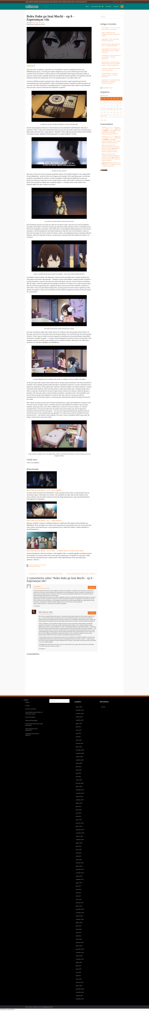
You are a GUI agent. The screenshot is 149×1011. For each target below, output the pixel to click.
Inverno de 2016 (42, 565)
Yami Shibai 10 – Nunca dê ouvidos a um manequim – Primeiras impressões (111, 57)
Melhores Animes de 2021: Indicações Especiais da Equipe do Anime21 (111, 34)
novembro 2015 (80, 952)
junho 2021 (78, 730)
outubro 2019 (79, 796)
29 (105, 116)
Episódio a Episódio (33, 565)
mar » (105, 120)
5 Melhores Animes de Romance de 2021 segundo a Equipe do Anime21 (111, 150)
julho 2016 (78, 926)
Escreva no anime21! (30, 709)
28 (102, 116)
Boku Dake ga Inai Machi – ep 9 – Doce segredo (44, 490)
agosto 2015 (79, 962)
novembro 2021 (80, 713)
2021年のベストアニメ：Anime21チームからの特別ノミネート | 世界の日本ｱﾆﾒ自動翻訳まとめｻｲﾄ (111, 129)
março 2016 (79, 939)
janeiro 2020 (79, 786)
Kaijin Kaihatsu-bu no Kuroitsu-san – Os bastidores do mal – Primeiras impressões (111, 50)
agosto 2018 (79, 843)
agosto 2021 (79, 723)
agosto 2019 (79, 803)
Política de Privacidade (31, 720)
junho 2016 (78, 929)
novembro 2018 (80, 833)
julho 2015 (78, 965)
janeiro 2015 (79, 985)
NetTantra (50, 1007)
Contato (27, 705)
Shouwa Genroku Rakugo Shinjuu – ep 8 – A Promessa (81, 573)
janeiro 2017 (79, 906)
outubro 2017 (79, 876)
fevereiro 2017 (79, 902)
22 (105, 112)
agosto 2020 (79, 763)
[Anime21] (31, 6)
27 (120, 112)
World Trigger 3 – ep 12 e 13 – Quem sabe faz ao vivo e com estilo (111, 28)
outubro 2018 (79, 836)
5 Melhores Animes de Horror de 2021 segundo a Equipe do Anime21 (111, 141)
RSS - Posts (109, 88)
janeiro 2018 (79, 866)
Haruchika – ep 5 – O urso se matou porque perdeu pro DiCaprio (45, 573)
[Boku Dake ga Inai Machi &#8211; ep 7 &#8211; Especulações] (42, 510)
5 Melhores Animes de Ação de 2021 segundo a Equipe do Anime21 (111, 158)
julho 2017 (78, 886)
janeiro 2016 (79, 946)
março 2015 (79, 979)
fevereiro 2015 (79, 982)
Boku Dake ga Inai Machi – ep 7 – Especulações (44, 520)
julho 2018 (78, 846)
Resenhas (108, 6)
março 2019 (79, 819)
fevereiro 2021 (79, 743)
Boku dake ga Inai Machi (34, 566)
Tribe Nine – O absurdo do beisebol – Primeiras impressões (111, 69)
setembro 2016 (80, 919)
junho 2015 (78, 969)
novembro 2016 (80, 912)
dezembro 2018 (80, 829)
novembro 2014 (80, 992)
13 (120, 105)
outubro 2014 (79, 995)
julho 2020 (78, 766)
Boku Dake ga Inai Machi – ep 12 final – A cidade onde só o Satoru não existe (55, 551)
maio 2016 (78, 932)
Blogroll (27, 702)
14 (102, 109)
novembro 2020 (80, 753)
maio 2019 (78, 813)
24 (111, 112)
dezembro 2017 (80, 869)
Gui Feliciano (37, 586)
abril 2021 (78, 736)
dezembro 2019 (80, 790)
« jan (101, 120)
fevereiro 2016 (79, 942)
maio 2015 (78, 972)
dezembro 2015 (80, 949)
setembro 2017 (80, 879)
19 (117, 109)
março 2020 (79, 780)
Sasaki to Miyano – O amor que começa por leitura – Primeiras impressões (110, 75)
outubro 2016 (79, 916)
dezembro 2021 (80, 710)
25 (114, 112)
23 (108, 112)
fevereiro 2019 (79, 823)
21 (102, 112)
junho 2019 (78, 809)
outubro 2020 (79, 756)
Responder (92, 587)
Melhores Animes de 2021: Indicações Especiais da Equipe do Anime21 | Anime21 (111, 146)
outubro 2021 (79, 717)
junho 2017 (78, 889)
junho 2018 (78, 849)
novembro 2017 (80, 873)
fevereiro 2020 (79, 783)
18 (114, 109)
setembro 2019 (80, 799)
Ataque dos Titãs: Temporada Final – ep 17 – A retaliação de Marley (111, 44)
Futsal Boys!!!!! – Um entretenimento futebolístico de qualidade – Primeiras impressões (111, 81)
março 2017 (79, 899)
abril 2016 (78, 936)
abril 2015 (78, 975)
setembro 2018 (80, 839)
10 (111, 105)
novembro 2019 (80, 793)
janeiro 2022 (79, 707)
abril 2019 (78, 816)
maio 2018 (78, 853)
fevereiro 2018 (79, 863)
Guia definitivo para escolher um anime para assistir (34, 713)
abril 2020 (78, 776)
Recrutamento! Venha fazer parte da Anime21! (34, 724)
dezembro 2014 (80, 989)
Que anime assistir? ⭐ (97, 6)
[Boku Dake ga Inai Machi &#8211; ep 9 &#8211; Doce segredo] (42, 480)
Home (87, 6)
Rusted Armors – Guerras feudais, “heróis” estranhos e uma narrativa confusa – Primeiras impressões (111, 63)
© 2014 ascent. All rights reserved (33, 1007)
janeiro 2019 (79, 826)
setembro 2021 (80, 720)
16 (108, 109)
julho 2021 (78, 727)
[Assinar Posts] (103, 88)
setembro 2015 (80, 959)
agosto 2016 (79, 922)
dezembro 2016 (80, 909)
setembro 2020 (80, 760)
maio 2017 (78, 892)
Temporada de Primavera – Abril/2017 (32, 734)
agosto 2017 (79, 882)
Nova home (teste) (30, 717)
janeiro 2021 (79, 746)
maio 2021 (78, 733)
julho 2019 (78, 806)
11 (114, 105)
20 (120, 109)
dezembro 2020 (80, 750)
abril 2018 (78, 856)
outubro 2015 (79, 956)
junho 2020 (78, 770)
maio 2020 (78, 773)
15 (105, 109)
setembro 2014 (80, 999)
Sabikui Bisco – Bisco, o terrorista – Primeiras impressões (111, 40)
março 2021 (79, 740)
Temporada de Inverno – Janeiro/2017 (31, 729)
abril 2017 (78, 896)
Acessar (103, 707)
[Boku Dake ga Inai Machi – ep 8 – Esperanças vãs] (59, 45)
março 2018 (79, 859)
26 (117, 112)
